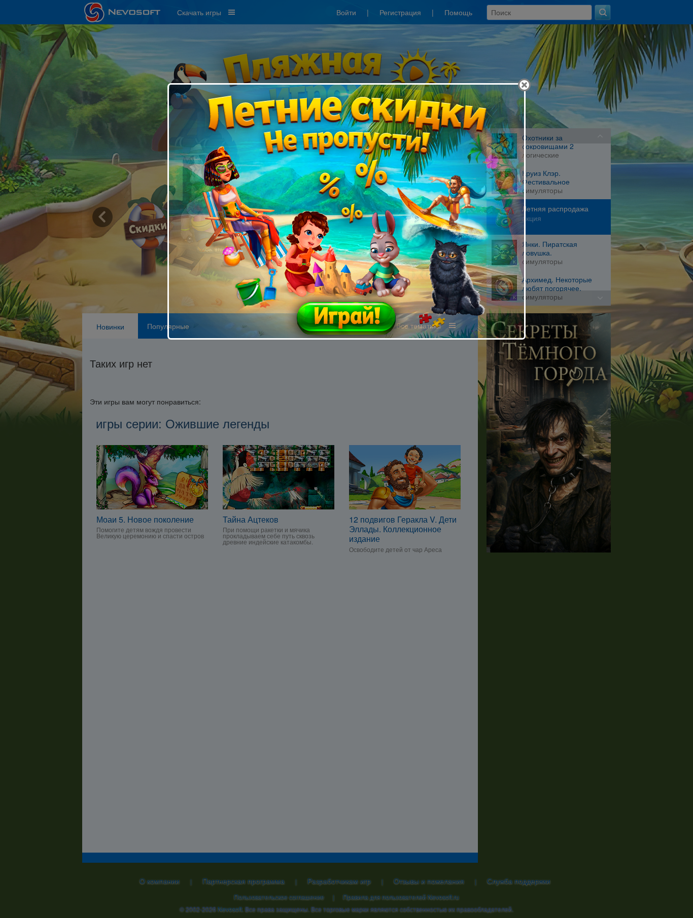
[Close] (524, 85)
